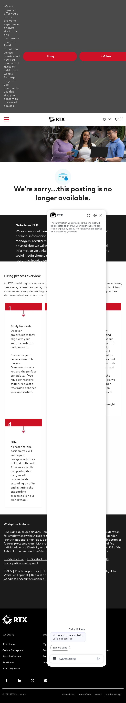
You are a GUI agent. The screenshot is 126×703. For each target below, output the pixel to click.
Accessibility (68, 695)
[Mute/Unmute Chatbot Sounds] (94, 215)
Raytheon (8, 663)
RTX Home (8, 644)
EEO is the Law (13, 559)
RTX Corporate (11, 669)
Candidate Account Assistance (24, 579)
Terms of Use (84, 695)
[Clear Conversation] (88, 215)
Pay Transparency (27, 571)
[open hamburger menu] (6, 119)
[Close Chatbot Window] (101, 215)
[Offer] (23, 463)
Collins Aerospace (12, 650)
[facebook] (6, 681)
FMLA (8, 571)
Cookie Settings (114, 695)
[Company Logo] (57, 119)
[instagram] (46, 681)
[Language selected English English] (107, 119)
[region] (76, 436)
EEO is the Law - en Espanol (45, 559)
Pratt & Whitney (11, 656)
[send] (98, 659)
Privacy (98, 695)
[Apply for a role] (23, 359)
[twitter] (33, 681)
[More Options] (55, 659)
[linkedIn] (19, 681)
